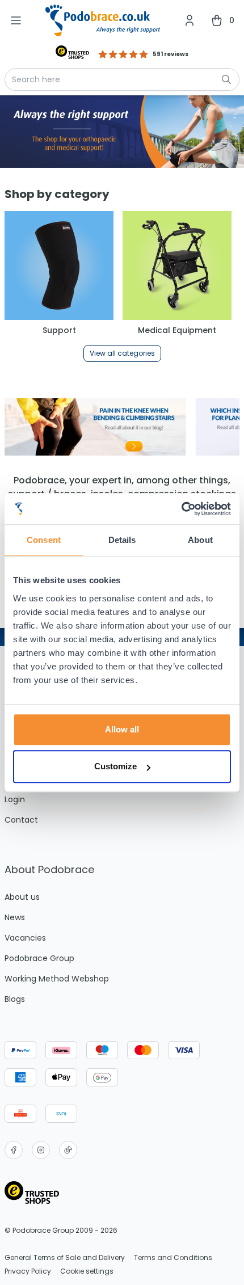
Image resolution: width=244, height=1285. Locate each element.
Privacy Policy (28, 1271)
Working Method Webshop (57, 978)
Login (15, 799)
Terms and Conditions (173, 1257)
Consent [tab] (44, 540)
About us (22, 897)
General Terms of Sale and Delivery (65, 1257)
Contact (21, 819)
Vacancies (25, 937)
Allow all (122, 729)
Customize (115, 766)
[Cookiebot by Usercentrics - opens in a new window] (181, 509)
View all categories (122, 353)
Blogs (15, 999)
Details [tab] (122, 540)
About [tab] (200, 540)
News (15, 917)
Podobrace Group (39, 958)
